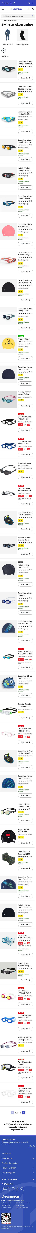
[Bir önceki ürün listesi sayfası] (12, 1112)
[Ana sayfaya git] (16, 9)
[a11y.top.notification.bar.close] (33, 3)
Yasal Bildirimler (5, 1205)
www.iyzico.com (20, 1200)
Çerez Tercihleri (5, 1210)
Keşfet (10, 3)
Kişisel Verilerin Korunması (22, 1203)
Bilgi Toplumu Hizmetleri (22, 1207)
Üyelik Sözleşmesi (6, 1203)
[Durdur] (29, 3)
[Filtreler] (3, 50)
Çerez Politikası (20, 1205)
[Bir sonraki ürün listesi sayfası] (23, 1112)
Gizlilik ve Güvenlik (6, 1207)
